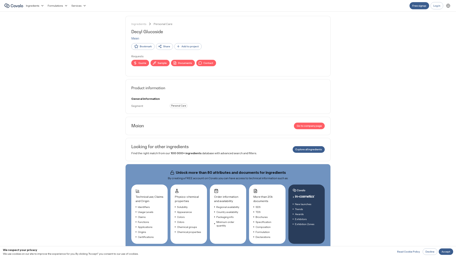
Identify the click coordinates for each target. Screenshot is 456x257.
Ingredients (32, 5)
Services (76, 5)
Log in (436, 5)
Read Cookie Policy (408, 251)
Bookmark (146, 46)
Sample (162, 63)
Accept (446, 251)
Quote (142, 63)
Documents (185, 63)
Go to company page (309, 125)
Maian (135, 38)
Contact (208, 63)
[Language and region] (448, 5)
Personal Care (163, 24)
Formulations (55, 5)
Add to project (190, 46)
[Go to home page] (13, 6)
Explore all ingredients (309, 149)
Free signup (419, 5)
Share (166, 46)
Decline (430, 251)
